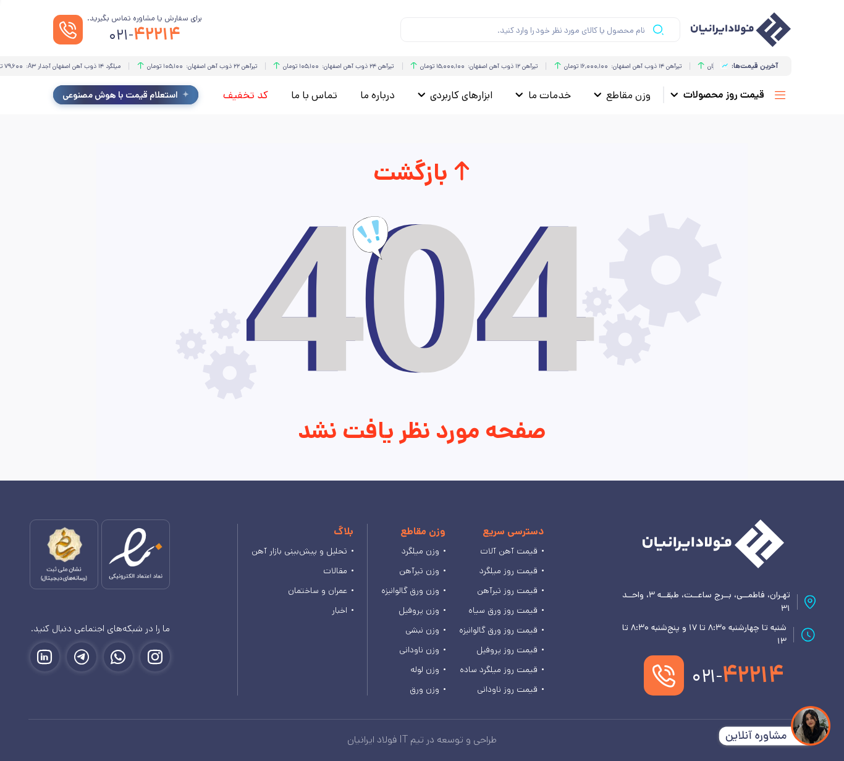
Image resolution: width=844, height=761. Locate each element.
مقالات (335, 571)
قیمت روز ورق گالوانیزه (498, 630)
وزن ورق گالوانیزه (410, 590)
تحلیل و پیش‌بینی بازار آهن (299, 551)
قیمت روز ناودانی (507, 689)
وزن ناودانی (419, 650)
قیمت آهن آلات (509, 551)
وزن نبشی (422, 630)
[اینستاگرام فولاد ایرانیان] (155, 657)
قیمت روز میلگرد (508, 571)
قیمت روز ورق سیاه (503, 610)
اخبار (339, 610)
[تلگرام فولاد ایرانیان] (81, 657)
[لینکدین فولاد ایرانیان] (45, 657)
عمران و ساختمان (317, 590)
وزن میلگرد (420, 551)
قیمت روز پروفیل (507, 650)
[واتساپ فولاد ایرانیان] (118, 657)
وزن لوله (424, 669)
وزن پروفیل (419, 610)
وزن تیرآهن (419, 571)
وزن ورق (424, 689)
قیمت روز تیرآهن (507, 590)
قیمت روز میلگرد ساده (499, 669)
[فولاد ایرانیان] (713, 543)
